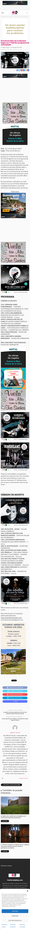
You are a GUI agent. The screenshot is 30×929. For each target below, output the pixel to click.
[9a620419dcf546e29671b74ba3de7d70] (13, 661)
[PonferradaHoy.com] (15, 13)
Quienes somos (6, 866)
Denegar (15, 916)
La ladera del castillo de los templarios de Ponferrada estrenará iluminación (13, 817)
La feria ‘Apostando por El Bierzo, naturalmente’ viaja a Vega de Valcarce (15, 719)
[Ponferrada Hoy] (14, 875)
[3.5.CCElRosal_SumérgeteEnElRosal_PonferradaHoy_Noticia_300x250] (13, 203)
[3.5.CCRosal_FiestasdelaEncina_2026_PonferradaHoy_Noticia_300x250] (13, 378)
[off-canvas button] (3, 13)
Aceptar (15, 911)
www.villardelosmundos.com (11, 618)
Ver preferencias (15, 920)
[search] (27, 13)
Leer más (4, 821)
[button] (27, 891)
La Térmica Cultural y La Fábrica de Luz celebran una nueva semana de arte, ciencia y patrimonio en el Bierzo (15, 846)
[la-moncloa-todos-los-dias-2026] (13, 635)
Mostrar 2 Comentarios (10, 784)
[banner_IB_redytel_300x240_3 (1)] (15, 134)
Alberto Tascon (6, 47)
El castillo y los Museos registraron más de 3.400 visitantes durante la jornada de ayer (15, 713)
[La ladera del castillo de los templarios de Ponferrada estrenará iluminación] (15, 805)
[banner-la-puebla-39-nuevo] (15, 29)
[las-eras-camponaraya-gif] (15, 113)
